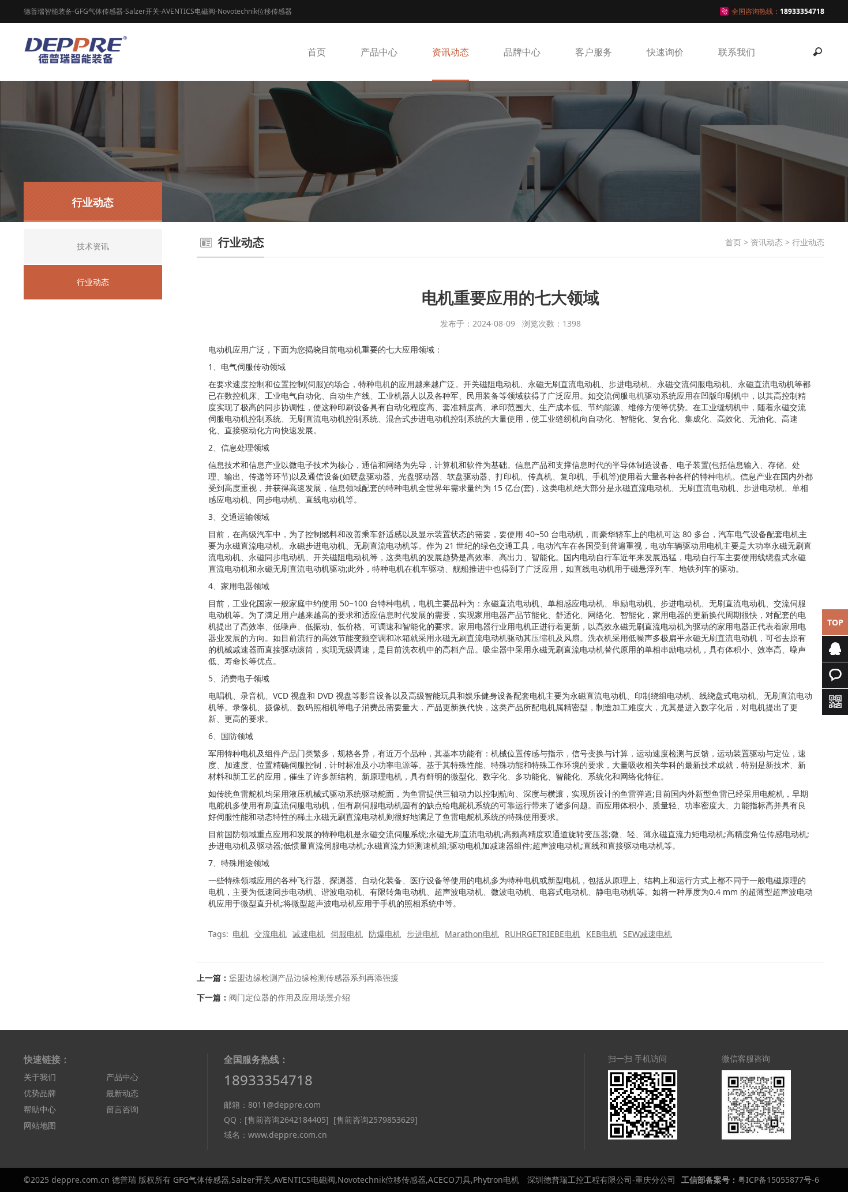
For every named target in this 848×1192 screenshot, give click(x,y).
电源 (402, 764)
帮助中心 (40, 1109)
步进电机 (423, 933)
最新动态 (122, 1093)
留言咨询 (122, 1109)
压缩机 (543, 637)
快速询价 (665, 52)
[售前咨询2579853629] (375, 1119)
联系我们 (736, 52)
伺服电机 (347, 933)
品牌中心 (522, 52)
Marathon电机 (472, 933)
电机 (382, 383)
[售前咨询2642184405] (287, 1119)
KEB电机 (601, 933)
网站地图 (40, 1125)
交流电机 (270, 933)
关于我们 (40, 1076)
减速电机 (308, 933)
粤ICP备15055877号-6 (778, 1179)
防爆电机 (385, 933)
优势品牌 (40, 1093)
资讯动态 (450, 52)
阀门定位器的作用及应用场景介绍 (289, 997)
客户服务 (593, 52)
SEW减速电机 (647, 933)
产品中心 (379, 52)
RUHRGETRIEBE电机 (542, 933)
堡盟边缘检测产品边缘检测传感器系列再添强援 (314, 977)
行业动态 (808, 242)
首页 (316, 52)
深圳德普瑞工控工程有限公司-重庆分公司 (601, 1179)
